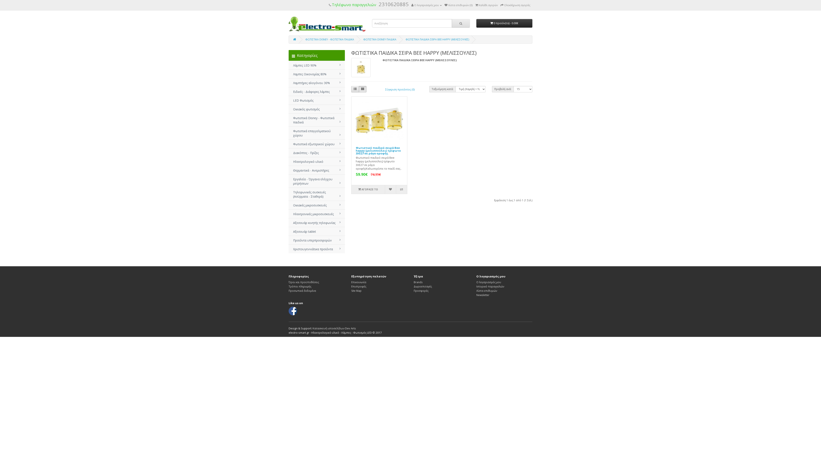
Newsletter (482, 295)
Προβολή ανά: (502, 89)
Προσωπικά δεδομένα (302, 291)
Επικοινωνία (358, 282)
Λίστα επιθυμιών (486, 291)
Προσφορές (421, 291)
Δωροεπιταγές (423, 286)
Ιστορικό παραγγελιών (490, 286)
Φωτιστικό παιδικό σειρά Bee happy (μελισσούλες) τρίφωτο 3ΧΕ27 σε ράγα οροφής (378, 150)
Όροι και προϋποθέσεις (304, 282)
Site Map (356, 291)
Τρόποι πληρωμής (300, 286)
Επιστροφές (358, 286)
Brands (418, 282)
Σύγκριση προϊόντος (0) (400, 89)
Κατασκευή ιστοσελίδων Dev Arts (334, 328)
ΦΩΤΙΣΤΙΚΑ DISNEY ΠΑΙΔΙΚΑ (379, 39)
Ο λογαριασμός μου (488, 282)
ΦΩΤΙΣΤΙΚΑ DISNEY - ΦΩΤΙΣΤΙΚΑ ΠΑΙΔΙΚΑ (329, 39)
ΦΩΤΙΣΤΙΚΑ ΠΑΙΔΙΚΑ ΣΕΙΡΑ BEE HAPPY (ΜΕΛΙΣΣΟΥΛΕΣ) (437, 39)
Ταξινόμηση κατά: (442, 89)
